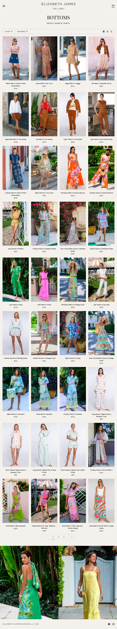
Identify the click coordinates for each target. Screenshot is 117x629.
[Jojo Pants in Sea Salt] (101, 280)
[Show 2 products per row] (104, 31)
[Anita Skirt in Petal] (44, 280)
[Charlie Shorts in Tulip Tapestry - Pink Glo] (44, 501)
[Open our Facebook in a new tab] (109, 624)
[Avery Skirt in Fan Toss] (44, 58)
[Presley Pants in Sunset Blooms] (101, 168)
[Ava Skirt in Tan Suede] (44, 114)
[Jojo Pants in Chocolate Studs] (101, 114)
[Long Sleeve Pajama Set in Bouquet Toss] (101, 389)
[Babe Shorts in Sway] (73, 333)
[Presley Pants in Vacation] (73, 389)
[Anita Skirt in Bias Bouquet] (16, 501)
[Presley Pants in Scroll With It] (101, 445)
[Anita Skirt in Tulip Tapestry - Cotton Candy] (73, 501)
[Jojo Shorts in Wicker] (16, 224)
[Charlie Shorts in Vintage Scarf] (44, 333)
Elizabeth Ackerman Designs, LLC (19, 624)
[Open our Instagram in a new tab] (113, 624)
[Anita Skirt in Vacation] (44, 389)
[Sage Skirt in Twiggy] (73, 58)
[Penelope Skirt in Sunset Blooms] (73, 168)
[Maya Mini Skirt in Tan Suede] (16, 114)
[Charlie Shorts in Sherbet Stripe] (101, 224)
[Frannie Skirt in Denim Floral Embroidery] (16, 168)
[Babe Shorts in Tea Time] (44, 168)
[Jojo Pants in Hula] (16, 280)
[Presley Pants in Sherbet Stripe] (44, 224)
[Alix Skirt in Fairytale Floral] (101, 58)
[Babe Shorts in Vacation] (16, 389)
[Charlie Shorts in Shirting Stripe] (16, 333)
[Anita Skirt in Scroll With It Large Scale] (101, 501)
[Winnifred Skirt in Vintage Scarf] (73, 280)
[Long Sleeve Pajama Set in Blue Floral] (44, 445)
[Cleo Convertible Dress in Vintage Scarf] (101, 333)
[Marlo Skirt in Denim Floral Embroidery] (16, 58)
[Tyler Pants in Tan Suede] (73, 114)
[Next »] (72, 537)
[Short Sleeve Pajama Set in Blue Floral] (73, 445)
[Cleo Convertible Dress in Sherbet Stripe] (73, 224)
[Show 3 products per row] (107, 31)
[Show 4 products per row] (111, 31)
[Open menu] (6, 6)
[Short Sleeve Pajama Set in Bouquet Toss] (16, 445)
